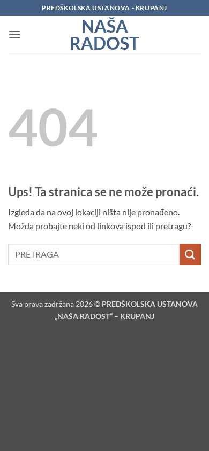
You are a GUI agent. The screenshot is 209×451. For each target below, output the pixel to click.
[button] (14, 34)
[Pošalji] (190, 254)
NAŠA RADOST (104, 35)
